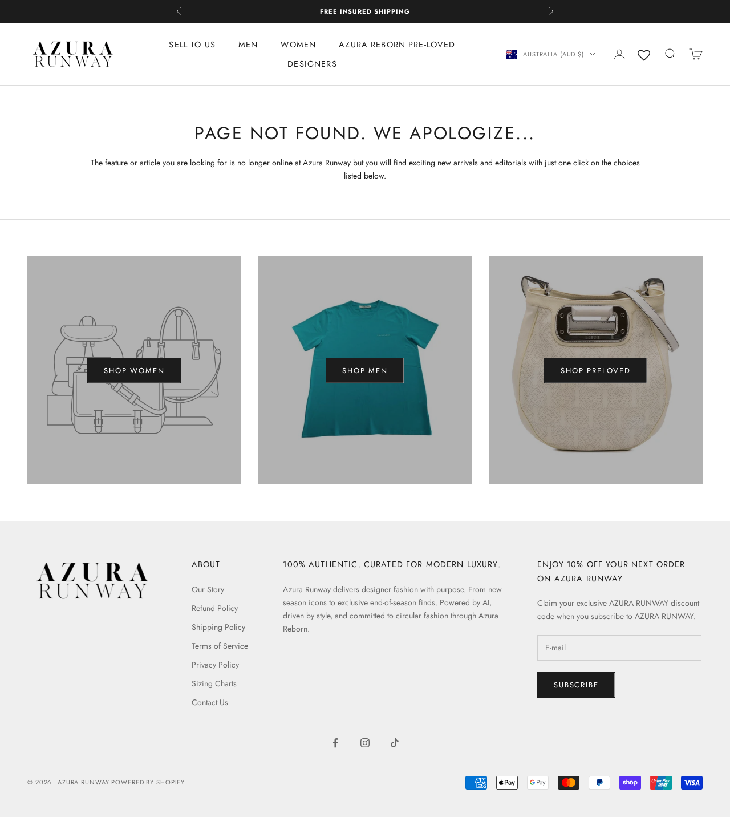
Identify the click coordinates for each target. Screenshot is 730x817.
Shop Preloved (596, 370)
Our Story (208, 589)
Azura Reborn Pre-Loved (397, 44)
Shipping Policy (218, 627)
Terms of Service (220, 646)
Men (248, 44)
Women (298, 44)
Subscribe (576, 685)
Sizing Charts (214, 683)
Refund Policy (215, 608)
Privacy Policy (215, 664)
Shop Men (365, 370)
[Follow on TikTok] (394, 743)
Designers (311, 64)
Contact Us (210, 702)
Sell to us (192, 44)
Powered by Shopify (148, 782)
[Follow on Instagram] (365, 743)
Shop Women (134, 370)
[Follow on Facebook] (335, 743)
